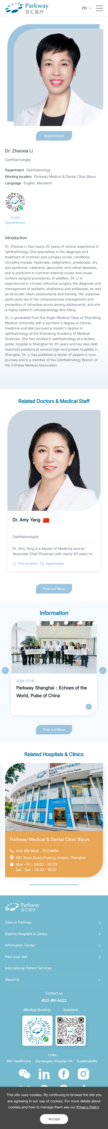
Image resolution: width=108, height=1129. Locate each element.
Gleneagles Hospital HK (54, 1061)
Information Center (20, 945)
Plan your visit (16, 956)
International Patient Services (28, 968)
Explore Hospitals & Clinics (26, 934)
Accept (54, 1119)
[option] (54, 668)
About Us (12, 979)
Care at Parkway (18, 922)
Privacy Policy (88, 1107)
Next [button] (102, 670)
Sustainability (87, 1061)
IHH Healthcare (19, 1061)
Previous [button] (5, 670)
